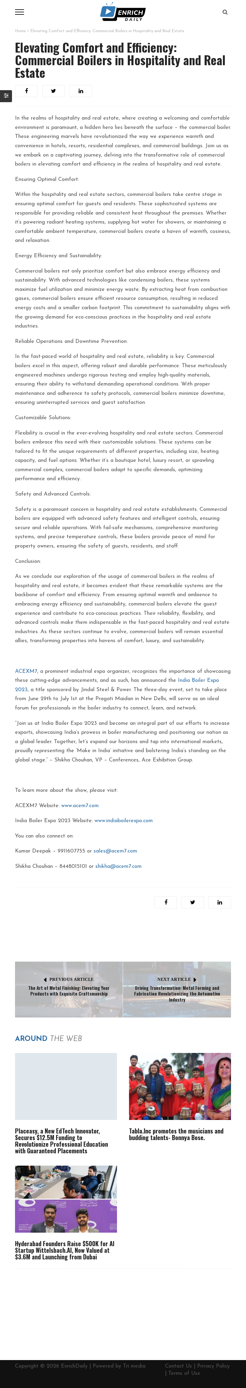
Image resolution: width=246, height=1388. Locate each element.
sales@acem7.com (115, 851)
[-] (123, 11)
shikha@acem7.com (118, 866)
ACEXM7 (26, 671)
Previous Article (72, 979)
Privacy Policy (213, 1366)
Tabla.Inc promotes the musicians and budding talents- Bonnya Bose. (176, 1134)
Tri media (134, 1366)
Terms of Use (184, 1373)
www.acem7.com (80, 806)
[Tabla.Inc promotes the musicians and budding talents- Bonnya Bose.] (180, 1086)
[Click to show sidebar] (6, 96)
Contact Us (178, 1366)
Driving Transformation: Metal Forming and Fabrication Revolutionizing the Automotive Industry (177, 993)
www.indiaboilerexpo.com (123, 821)
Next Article (174, 979)
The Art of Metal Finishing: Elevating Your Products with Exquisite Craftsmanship (69, 990)
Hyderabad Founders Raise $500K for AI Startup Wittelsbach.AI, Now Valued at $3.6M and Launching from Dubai (64, 1250)
